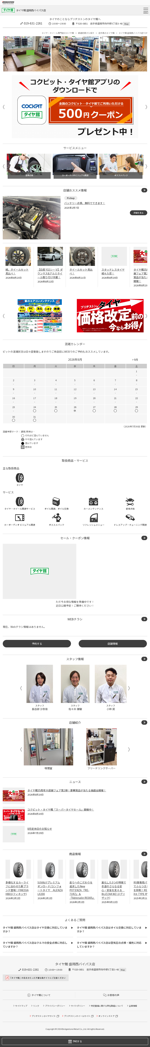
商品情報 (75, 854)
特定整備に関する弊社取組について (107, 1005)
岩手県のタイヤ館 (106, 32)
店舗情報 (113, 643)
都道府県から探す (86, 32)
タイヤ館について (40, 995)
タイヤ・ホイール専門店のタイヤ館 (58, 32)
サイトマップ (21, 1005)
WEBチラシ (75, 619)
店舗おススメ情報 (75, 190)
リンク (36, 1005)
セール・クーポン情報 (75, 538)
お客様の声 (113, 995)
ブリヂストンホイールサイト (77, 1015)
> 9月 (135, 359)
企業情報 (133, 1005)
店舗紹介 (75, 722)
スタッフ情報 (75, 659)
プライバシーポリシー (55, 1005)
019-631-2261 (33, 23)
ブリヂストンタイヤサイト (44, 1015)
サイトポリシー (78, 1005)
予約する (37, 643)
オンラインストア (106, 1015)
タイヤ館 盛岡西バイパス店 (31, 10)
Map (126, 23)
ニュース (75, 781)
